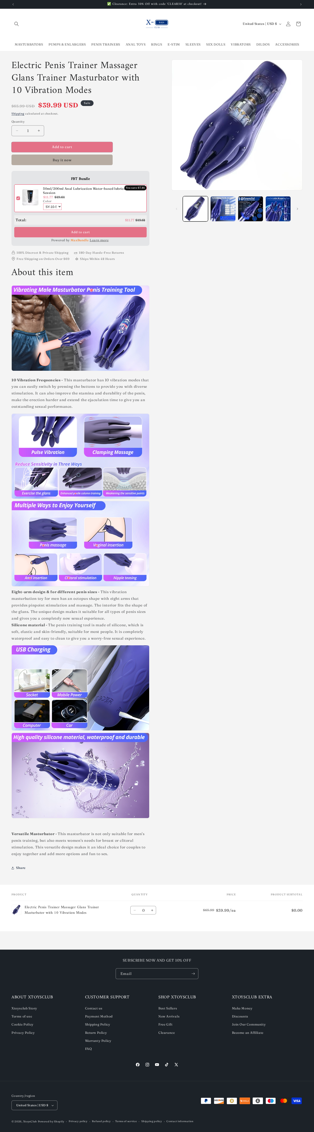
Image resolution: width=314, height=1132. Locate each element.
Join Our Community (249, 1024)
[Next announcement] (301, 4)
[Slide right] (297, 209)
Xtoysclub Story (24, 1008)
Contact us (94, 1008)
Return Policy (96, 1033)
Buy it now (62, 160)
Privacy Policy (23, 1033)
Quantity (18, 121)
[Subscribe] (193, 973)
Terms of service (126, 1121)
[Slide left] (176, 209)
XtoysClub (30, 1121)
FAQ (88, 1049)
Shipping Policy (97, 1024)
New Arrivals (169, 1016)
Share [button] (21, 868)
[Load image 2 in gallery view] (223, 208)
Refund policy (101, 1121)
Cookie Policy (22, 1024)
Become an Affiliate (247, 1033)
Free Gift (165, 1024)
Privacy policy (78, 1121)
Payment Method (99, 1016)
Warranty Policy (98, 1041)
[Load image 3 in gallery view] (250, 208)
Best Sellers (167, 1008)
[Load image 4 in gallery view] (278, 208)
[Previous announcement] (13, 4)
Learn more (99, 240)
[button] (16, 24)
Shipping (17, 113)
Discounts (240, 1016)
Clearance (166, 1033)
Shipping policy (151, 1121)
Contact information (179, 1121)
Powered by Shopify (51, 1121)
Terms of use (21, 1016)
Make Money (242, 1008)
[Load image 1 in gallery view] (195, 208)
